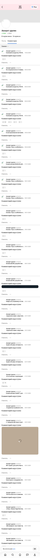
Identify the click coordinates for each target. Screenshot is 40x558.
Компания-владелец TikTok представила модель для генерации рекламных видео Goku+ (15, 52)
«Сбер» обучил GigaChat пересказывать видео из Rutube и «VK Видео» (15, 509)
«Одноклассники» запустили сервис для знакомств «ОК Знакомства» (15, 316)
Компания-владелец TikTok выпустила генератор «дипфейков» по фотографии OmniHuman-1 (15, 86)
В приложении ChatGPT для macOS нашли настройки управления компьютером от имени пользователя (15, 393)
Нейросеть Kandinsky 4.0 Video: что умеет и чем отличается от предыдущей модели (15, 301)
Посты (4, 41)
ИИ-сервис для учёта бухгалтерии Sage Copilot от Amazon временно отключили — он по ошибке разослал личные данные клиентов (15, 465)
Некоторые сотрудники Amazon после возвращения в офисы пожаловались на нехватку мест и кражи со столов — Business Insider (15, 480)
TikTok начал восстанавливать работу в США (15, 494)
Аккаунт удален (10, 51)
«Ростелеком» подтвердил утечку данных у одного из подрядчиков (15, 376)
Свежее (4, 46)
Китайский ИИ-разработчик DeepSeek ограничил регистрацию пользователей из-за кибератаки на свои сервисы (15, 263)
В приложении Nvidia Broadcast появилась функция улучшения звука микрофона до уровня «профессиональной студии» (15, 164)
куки (14, 549)
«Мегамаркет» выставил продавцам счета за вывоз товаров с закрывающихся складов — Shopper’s (15, 526)
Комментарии (12, 41)
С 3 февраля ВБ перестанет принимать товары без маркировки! (15, 422)
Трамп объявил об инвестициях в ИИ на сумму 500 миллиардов (15, 345)
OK (35, 549)
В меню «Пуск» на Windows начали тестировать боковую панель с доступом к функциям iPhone (15, 147)
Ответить (5, 62)
